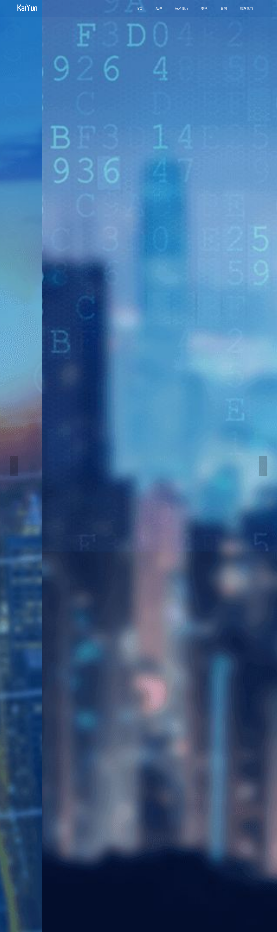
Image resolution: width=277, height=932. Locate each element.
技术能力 (181, 8)
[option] (138, 466)
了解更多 (30, 493)
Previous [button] (14, 466)
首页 (139, 8)
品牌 (159, 8)
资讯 (204, 8)
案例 (223, 8)
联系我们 (246, 8)
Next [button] (263, 466)
